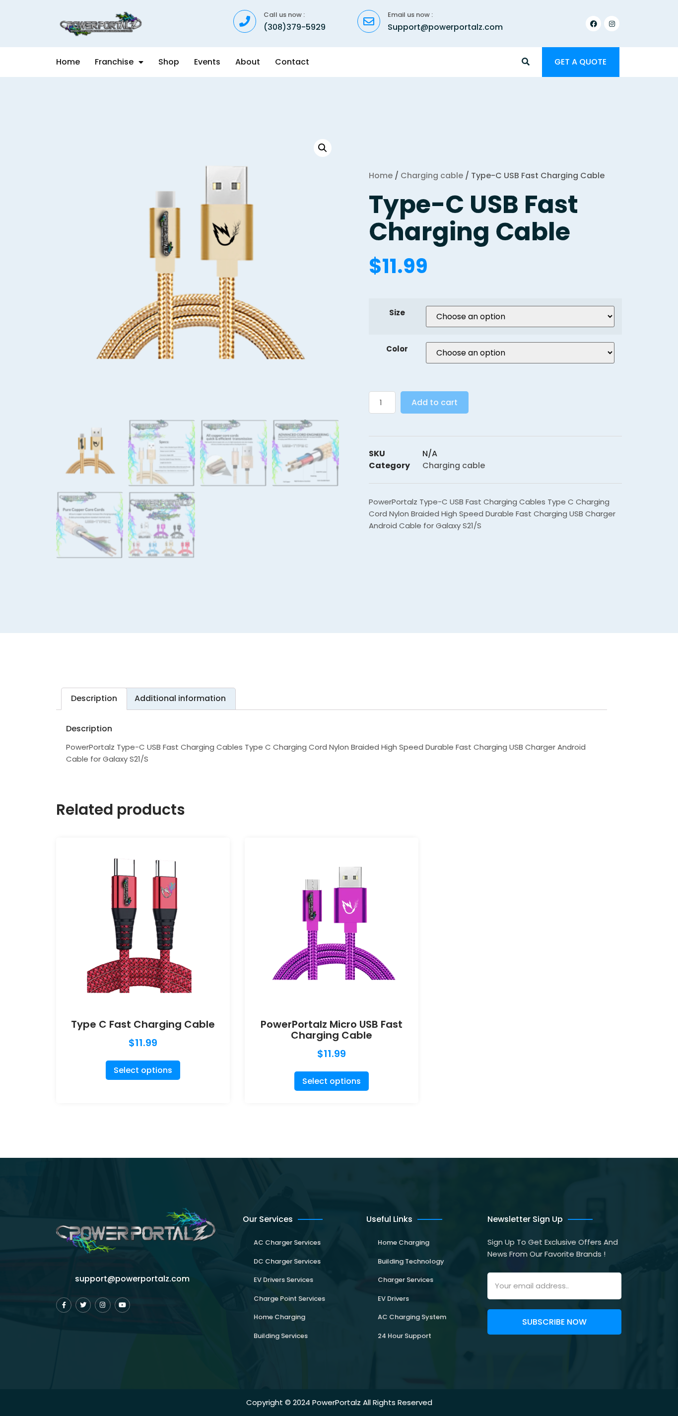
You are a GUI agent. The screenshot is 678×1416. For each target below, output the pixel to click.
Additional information (180, 698)
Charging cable (432, 175)
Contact (292, 62)
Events (207, 62)
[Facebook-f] (63, 1305)
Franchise (114, 62)
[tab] (94, 699)
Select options (143, 1070)
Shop (168, 62)
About (247, 62)
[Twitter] (83, 1305)
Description (94, 698)
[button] (526, 62)
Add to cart (434, 402)
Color (397, 349)
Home (68, 62)
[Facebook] (593, 23)
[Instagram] (611, 23)
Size (397, 312)
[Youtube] (122, 1305)
